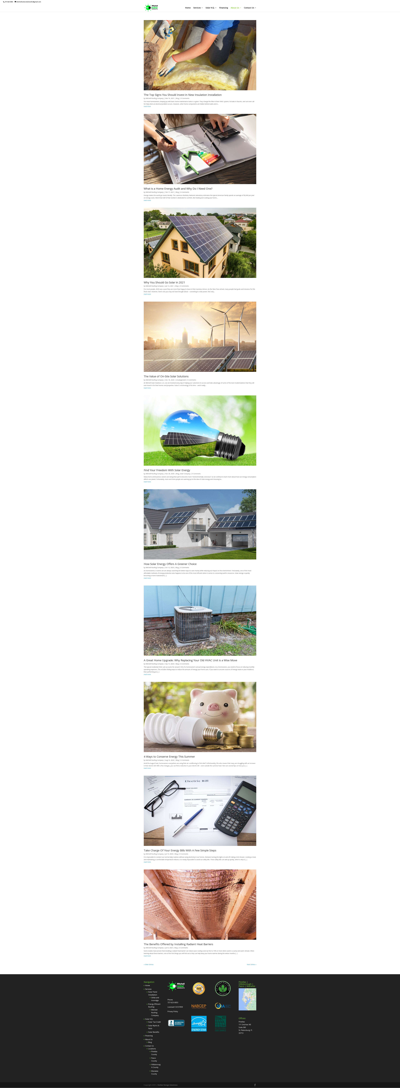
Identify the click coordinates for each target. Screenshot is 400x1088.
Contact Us (249, 8)
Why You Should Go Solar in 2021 (164, 282)
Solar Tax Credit (154, 1022)
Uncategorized (181, 380)
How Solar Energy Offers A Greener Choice (170, 564)
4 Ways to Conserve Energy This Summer (169, 756)
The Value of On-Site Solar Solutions (166, 376)
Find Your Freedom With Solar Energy (167, 470)
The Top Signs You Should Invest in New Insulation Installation (183, 95)
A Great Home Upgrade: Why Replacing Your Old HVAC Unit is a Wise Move (190, 660)
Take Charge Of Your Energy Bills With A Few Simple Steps (180, 850)
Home (188, 8)
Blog (177, 98)
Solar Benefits (153, 1032)
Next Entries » (251, 964)
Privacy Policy (173, 1011)
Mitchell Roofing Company (155, 98)
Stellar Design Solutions (168, 1085)
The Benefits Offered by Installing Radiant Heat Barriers (178, 944)
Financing (223, 8)
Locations (152, 1049)
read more (147, 106)
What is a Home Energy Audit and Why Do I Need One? (178, 188)
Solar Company (185, 474)
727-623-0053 (173, 1002)
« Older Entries (149, 964)
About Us (235, 8)
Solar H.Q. (210, 8)
